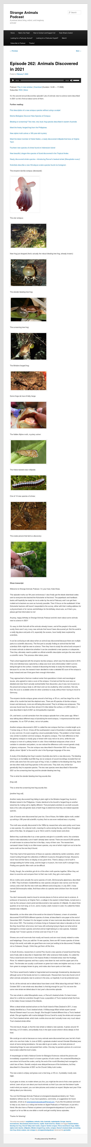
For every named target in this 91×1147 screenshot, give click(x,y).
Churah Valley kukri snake (31, 1126)
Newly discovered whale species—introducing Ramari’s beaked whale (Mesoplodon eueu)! (45, 159)
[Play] (13, 80)
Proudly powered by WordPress (45, 1139)
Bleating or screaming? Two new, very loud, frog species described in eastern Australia (43, 121)
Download (38, 87)
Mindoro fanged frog (38, 1128)
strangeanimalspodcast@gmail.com (41, 1101)
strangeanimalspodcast (46, 1130)
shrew (18, 1130)
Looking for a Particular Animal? (21, 38)
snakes (23, 1130)
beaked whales (73, 1124)
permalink (67, 1130)
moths (48, 1128)
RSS (20, 90)
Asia (41, 1121)
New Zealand (24, 1124)
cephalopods (55, 1121)
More (26, 90)
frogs (72, 1126)
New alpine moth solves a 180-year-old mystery (28, 133)
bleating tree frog (15, 1126)
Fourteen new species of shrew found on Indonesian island (32, 147)
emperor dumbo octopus (49, 1126)
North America (34, 1124)
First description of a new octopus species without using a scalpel (35, 110)
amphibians (30, 1121)
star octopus (31, 1130)
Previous (14, 51)
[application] (45, 80)
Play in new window (24, 87)
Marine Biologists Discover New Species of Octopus (30, 116)
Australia (47, 1121)
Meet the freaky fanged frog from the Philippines (28, 127)
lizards (20, 1128)
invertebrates (14, 1124)
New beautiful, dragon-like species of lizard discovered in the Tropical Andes (39, 153)
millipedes (27, 1128)
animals (37, 1121)
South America (50, 1124)
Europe (62, 1121)
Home (13, 33)
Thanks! (32, 43)
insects (68, 1121)
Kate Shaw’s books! (66, 33)
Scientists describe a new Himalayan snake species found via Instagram (38, 165)
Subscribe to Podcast (18, 43)
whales (58, 1124)
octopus (53, 1128)
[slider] (76, 80)
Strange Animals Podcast (24, 14)
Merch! (64, 38)
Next (78, 51)
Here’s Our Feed (24, 33)
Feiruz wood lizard (64, 1126)
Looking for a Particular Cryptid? (47, 38)
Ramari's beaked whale (64, 1128)
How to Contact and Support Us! (44, 33)
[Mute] (71, 80)
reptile (42, 1124)
